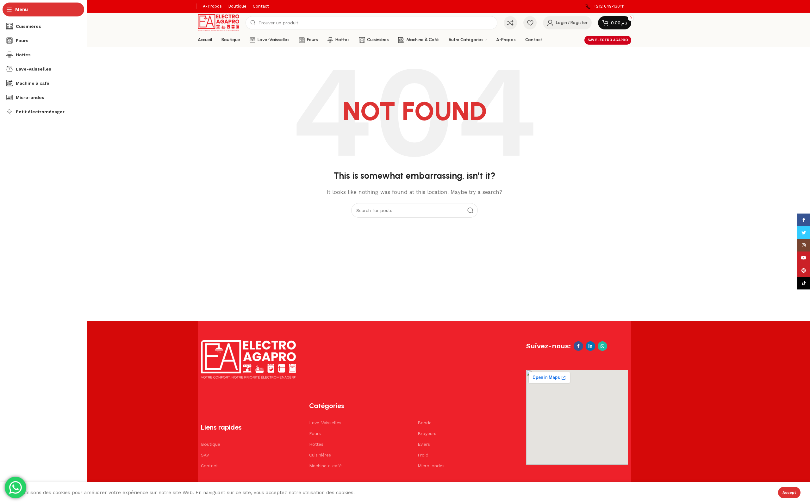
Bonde (425, 422)
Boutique (210, 444)
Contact (209, 465)
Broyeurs (427, 433)
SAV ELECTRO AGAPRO (608, 40)
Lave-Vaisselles (325, 422)
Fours (315, 433)
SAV (205, 454)
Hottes (316, 444)
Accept (789, 492)
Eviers (424, 444)
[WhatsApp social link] (602, 346)
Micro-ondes (431, 465)
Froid (423, 454)
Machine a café (325, 465)
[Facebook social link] (578, 346)
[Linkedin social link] (590, 346)
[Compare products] (510, 22)
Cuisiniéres (320, 454)
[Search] (470, 210)
